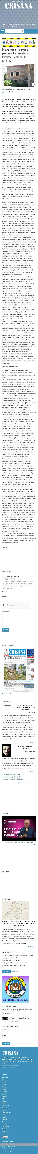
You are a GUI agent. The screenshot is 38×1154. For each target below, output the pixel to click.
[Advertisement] (15, 798)
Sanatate (4, 1094)
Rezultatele (14, 971)
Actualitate (5, 1078)
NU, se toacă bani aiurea (12, 960)
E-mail (4, 1035)
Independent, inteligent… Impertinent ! (12, 777)
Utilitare (4, 1115)
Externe (4, 1103)
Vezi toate (33, 844)
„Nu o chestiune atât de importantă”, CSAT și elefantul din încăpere (25, 707)
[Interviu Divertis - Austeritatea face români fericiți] (19, 828)
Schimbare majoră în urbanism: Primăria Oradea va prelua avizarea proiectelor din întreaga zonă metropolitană (19, 923)
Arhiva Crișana (6, 693)
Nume (4, 592)
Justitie (4, 1117)
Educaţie (4, 1096)
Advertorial (5, 1131)
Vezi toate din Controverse (27, 783)
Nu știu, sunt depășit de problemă (14, 966)
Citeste (32, 742)
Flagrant (4, 1089)
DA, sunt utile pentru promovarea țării (16, 963)
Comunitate (6, 899)
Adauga (6, 1043)
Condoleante (6, 1129)
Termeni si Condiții (7, 1141)
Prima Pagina (6, 1126)
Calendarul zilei (6, 1112)
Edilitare (4, 1119)
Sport (3, 1098)
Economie (5, 1092)
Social (4, 1082)
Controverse (7, 702)
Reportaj (16, 92)
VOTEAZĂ (6, 971)
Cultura (4, 1085)
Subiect (4, 597)
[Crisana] (19, 6)
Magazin (4, 1101)
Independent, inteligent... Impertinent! (12, 779)
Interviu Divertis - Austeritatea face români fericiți (19, 842)
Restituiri (4, 1124)
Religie (4, 1110)
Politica (4, 1087)
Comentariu (5, 611)
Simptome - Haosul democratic (11, 774)
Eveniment (5, 1080)
